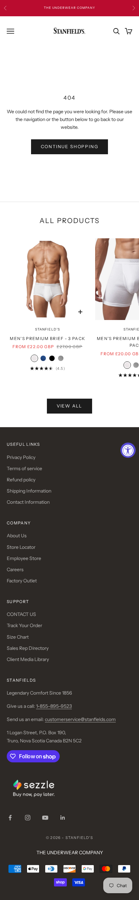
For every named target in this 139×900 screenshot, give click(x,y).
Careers (15, 569)
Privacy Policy (21, 457)
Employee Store (24, 558)
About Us (17, 536)
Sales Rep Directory (28, 648)
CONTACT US (21, 614)
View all (70, 405)
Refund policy (21, 480)
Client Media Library (28, 659)
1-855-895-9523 (54, 706)
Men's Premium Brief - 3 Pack (47, 338)
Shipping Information (29, 491)
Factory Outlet (22, 581)
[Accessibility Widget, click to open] (128, 450)
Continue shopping (70, 146)
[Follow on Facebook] (10, 817)
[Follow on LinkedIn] (62, 817)
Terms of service (24, 468)
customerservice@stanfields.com (80, 719)
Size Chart (18, 637)
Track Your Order (24, 625)
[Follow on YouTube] (45, 817)
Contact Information (28, 502)
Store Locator (21, 547)
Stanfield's (47, 329)
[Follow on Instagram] (27, 817)
